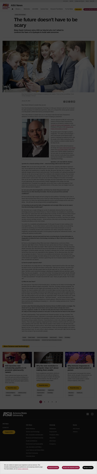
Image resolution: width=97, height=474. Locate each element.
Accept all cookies (53, 467)
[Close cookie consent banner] (94, 464)
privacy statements (23, 468)
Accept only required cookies (71, 467)
